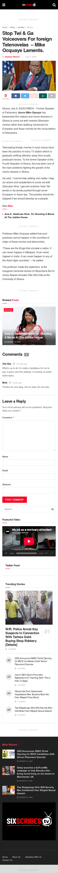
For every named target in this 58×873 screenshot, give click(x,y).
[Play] (6, 553)
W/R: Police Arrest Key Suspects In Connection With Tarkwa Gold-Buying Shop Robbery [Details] (22, 637)
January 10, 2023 (13, 342)
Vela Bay (6, 363)
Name (5, 456)
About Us (16, 856)
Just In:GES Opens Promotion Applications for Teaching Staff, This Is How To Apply (32, 677)
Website (6, 484)
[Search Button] (52, 509)
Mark (4, 382)
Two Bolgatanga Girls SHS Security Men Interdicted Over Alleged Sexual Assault (33, 709)
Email (5, 470)
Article (12, 27)
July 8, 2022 (30, 56)
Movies (30, 27)
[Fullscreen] (51, 553)
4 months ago (21, 363)
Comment (8, 417)
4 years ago (17, 382)
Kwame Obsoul (12, 56)
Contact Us (7, 860)
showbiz (21, 27)
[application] (29, 541)
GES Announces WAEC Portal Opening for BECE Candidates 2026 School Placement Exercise (33, 661)
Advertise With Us (33, 856)
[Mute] (46, 553)
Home (4, 27)
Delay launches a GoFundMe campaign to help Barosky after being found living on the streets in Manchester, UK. (35, 772)
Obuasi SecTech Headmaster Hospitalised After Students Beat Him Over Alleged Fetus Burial (32, 694)
